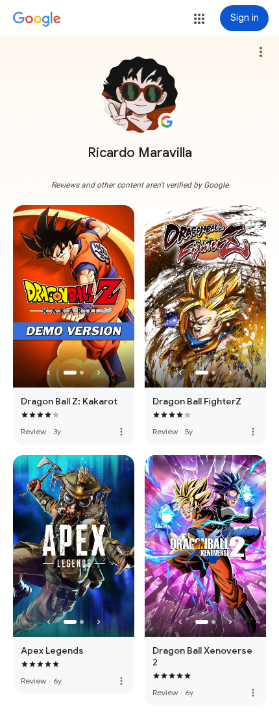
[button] (199, 19)
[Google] (37, 19)
